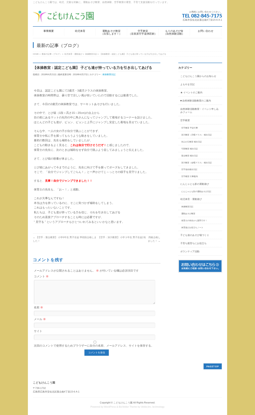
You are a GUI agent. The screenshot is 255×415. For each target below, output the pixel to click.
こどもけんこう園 (122, 402)
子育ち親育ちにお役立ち (193, 243)
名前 (38, 307)
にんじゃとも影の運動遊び (194, 184)
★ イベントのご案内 (191, 92)
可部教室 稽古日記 (189, 149)
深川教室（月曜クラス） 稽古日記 (196, 135)
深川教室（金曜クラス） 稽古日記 (196, 163)
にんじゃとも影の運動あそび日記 (196, 191)
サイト (38, 331)
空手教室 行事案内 (189, 176)
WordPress (110, 406)
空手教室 (185, 120)
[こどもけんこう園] (63, 17)
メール (40, 319)
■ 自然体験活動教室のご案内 (195, 100)
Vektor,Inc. (146, 406)
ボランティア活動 (189, 251)
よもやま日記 (187, 84)
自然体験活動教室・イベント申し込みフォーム (199, 111)
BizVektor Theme (128, 406)
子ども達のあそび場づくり (194, 235)
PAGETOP (212, 366)
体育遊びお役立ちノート (192, 227)
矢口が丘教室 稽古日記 (191, 142)
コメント (41, 276)
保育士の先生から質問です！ (194, 220)
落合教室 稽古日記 (189, 156)
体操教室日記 (109, 74)
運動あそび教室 (188, 213)
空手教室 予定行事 (189, 128)
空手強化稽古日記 (189, 169)
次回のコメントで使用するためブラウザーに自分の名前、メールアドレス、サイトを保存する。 (94, 345)
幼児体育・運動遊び (191, 199)
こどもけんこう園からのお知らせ (198, 76)
